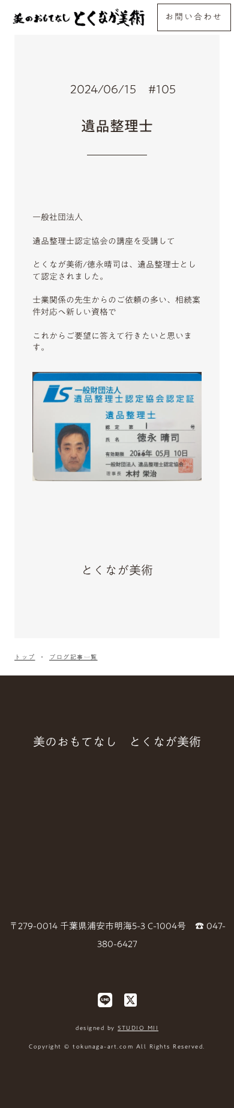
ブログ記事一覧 (73, 657)
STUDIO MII (138, 1027)
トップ (24, 657)
